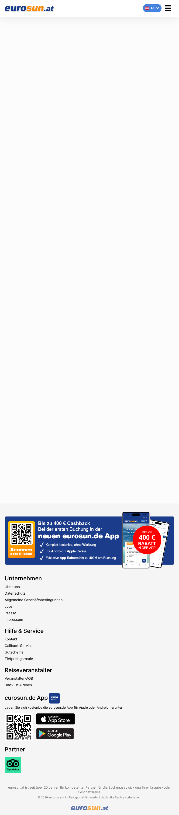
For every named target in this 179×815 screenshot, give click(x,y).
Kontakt (11, 639)
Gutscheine (14, 652)
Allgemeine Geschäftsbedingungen (34, 600)
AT (153, 8)
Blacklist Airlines (18, 685)
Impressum (14, 619)
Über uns (12, 587)
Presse (10, 613)
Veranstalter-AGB (19, 678)
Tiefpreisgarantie (19, 659)
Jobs (9, 606)
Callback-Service (19, 645)
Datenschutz (15, 593)
